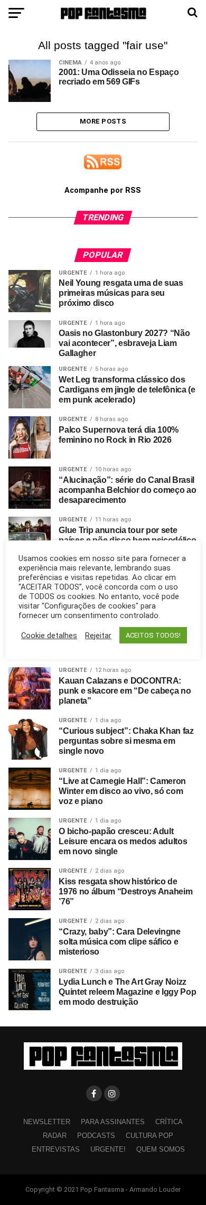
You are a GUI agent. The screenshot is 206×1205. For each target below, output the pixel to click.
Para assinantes (113, 1122)
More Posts (103, 121)
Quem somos (160, 1149)
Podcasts (96, 1135)
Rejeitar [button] (98, 635)
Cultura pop (149, 1135)
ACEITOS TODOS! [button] (153, 635)
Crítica (169, 1122)
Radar (55, 1135)
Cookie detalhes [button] (49, 635)
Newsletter (46, 1122)
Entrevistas (56, 1149)
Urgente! (108, 1149)
